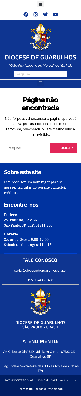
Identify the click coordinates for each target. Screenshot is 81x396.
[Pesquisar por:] (25, 149)
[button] (40, 4)
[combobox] (40, 74)
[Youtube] (55, 14)
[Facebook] (26, 14)
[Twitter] (45, 14)
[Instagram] (35, 14)
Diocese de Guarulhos (40, 57)
